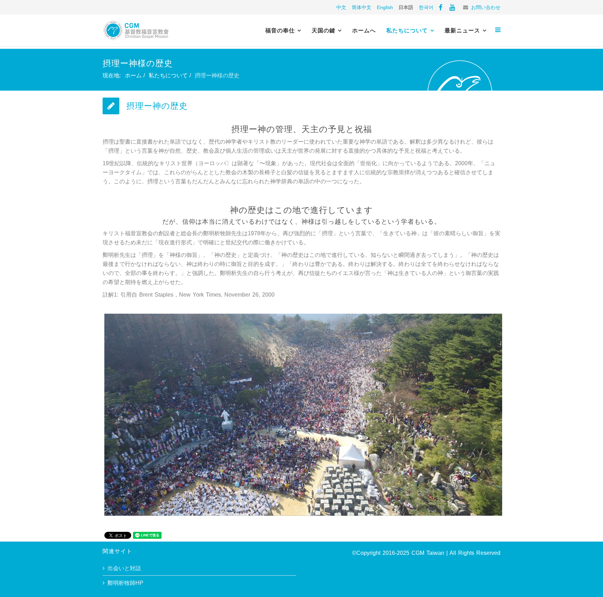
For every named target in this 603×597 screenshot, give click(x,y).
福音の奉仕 (280, 30)
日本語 (406, 7)
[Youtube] (452, 7)
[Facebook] (440, 7)
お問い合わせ (485, 7)
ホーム (133, 75)
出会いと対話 (124, 568)
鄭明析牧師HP (125, 583)
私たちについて (407, 30)
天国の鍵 (323, 30)
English (385, 7)
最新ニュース (462, 30)
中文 (341, 7)
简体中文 (361, 7)
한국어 (426, 7)
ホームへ (364, 30)
